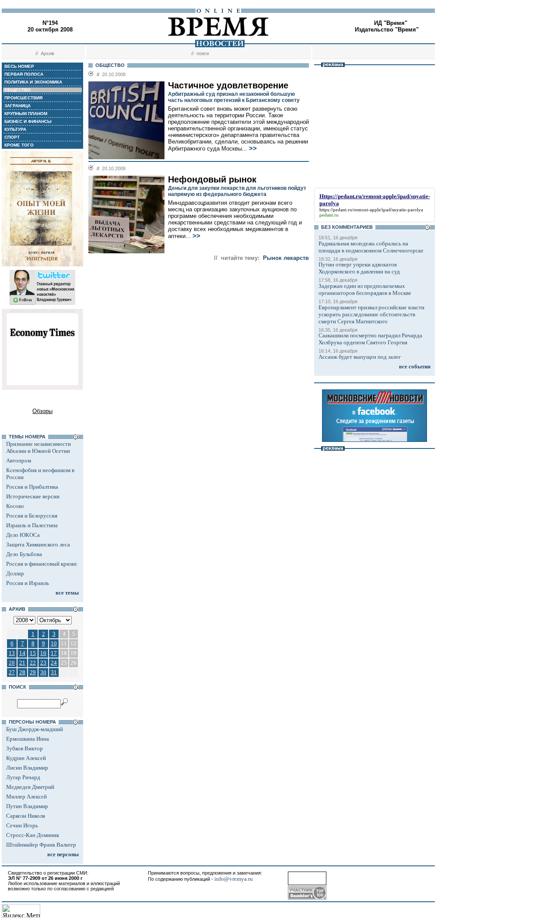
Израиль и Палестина (32, 525)
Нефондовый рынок (212, 179)
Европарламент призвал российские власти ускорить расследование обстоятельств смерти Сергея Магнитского (371, 314)
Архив (47, 53)
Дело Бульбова (24, 554)
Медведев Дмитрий (30, 787)
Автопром (18, 460)
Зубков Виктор (24, 748)
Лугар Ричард (23, 777)
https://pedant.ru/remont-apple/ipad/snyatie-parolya (371, 209)
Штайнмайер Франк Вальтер (41, 844)
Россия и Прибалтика (32, 486)
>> (253, 148)
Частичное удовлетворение (228, 85)
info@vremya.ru (233, 878)
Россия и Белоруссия (31, 515)
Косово (15, 506)
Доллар (15, 573)
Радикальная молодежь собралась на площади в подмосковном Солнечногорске (371, 247)
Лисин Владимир (27, 767)
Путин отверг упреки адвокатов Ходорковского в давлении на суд (359, 268)
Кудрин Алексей (26, 758)
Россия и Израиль (27, 583)
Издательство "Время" (387, 29)
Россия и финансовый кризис (41, 563)
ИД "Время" (390, 23)
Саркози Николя (25, 815)
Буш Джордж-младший (34, 729)
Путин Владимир (27, 806)
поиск (202, 53)
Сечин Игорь (22, 825)
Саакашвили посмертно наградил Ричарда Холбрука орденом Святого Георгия (370, 339)
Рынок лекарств (286, 258)
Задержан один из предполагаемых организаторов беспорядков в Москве (364, 289)
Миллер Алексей (26, 796)
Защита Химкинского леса (38, 544)
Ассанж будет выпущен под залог (359, 357)
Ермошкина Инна (27, 738)
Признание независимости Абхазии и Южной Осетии (38, 447)
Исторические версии (33, 496)
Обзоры (42, 411)
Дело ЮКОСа (23, 535)
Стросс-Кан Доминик (32, 835)
